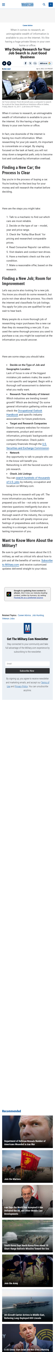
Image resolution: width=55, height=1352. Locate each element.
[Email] (35, 63)
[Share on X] (30, 63)
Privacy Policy (21, 686)
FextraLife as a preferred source (28, 598)
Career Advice (27, 25)
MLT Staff (7, 69)
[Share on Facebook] (25, 63)
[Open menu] (3, 4)
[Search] (44, 4)
